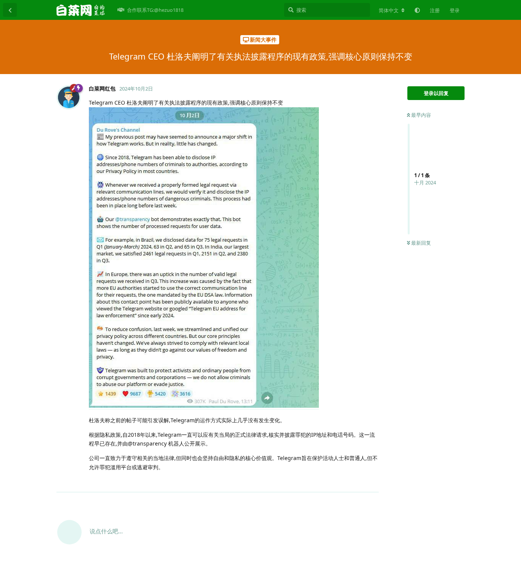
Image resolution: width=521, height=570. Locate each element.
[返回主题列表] (10, 10)
